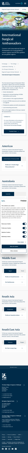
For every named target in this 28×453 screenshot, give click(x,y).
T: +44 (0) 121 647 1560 (7, 410)
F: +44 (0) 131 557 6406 (7, 395)
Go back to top (13, 367)
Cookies (3, 437)
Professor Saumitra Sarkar (12, 315)
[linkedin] (6, 449)
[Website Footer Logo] (14, 376)
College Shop (17, 439)
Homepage (4, 64)
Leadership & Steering (7, 66)
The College (13, 64)
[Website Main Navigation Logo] (6, 3)
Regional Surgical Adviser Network (10, 9)
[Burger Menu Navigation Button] (25, 3)
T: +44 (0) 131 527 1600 (7, 394)
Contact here (13, 131)
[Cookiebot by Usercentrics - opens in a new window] (20, 201)
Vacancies (10, 439)
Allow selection (14, 250)
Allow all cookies (14, 246)
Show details (21, 242)
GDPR (19, 434)
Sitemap (9, 437)
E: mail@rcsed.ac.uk (6, 397)
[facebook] (3, 449)
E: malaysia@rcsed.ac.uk (7, 426)
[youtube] (12, 449)
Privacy (3, 434)
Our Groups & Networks (8, 69)
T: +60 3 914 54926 (6, 425)
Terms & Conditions (11, 434)
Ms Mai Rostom (9, 282)
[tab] (11, 159)
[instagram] (9, 449)
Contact (3, 439)
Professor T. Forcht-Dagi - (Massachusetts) (12, 165)
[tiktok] (16, 449)
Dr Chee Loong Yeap (10, 348)
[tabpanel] (14, 166)
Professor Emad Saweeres (12, 276)
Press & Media (16, 437)
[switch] (24, 228)
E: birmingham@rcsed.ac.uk (8, 412)
